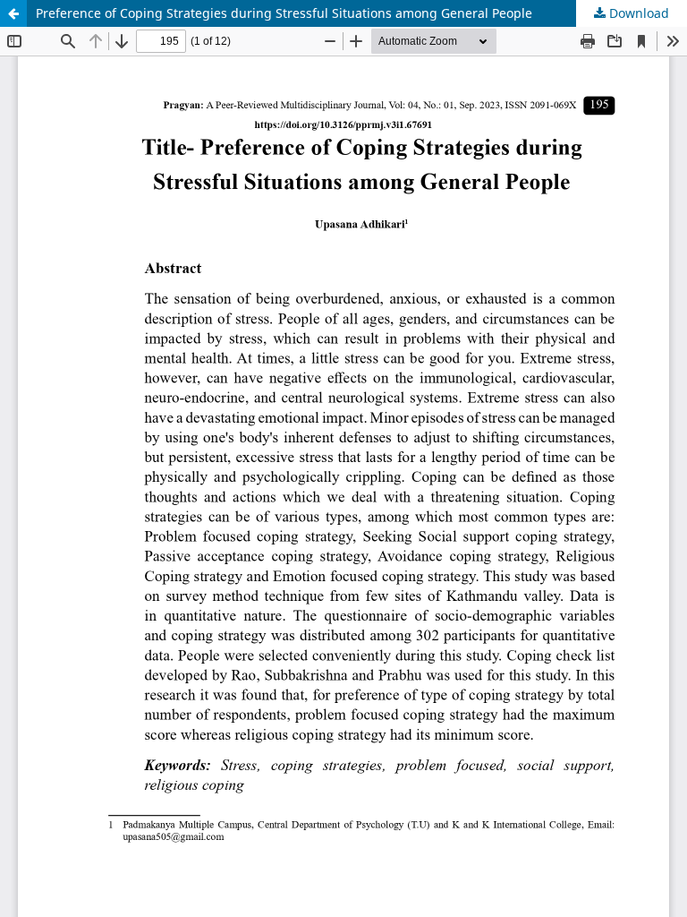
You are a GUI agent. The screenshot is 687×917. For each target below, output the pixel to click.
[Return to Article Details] (13, 13)
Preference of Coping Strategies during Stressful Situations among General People (284, 12)
